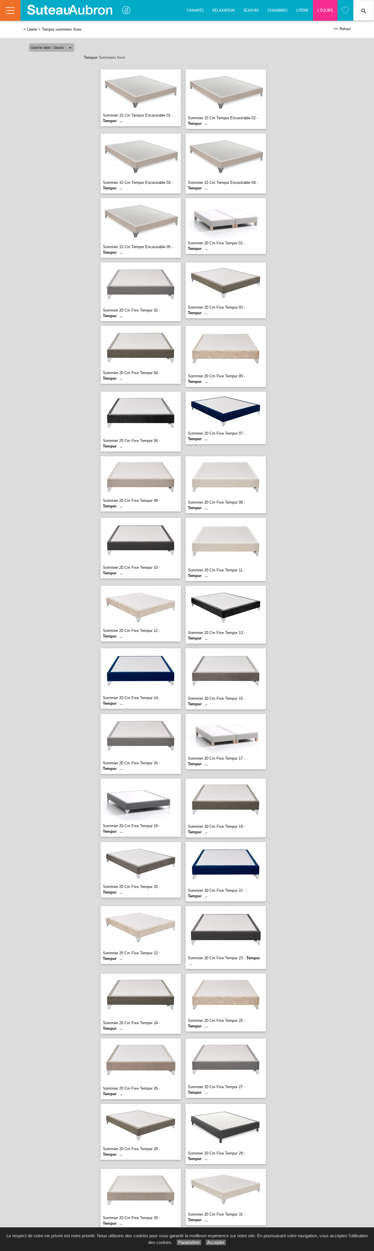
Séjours (251, 10)
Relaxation (223, 10)
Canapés (195, 10)
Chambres (278, 10)
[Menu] (10, 10)
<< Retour (342, 29)
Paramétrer (189, 1242)
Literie (302, 10)
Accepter (216, 1242)
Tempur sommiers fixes (62, 29)
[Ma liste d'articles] (345, 10)
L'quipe (325, 10)
